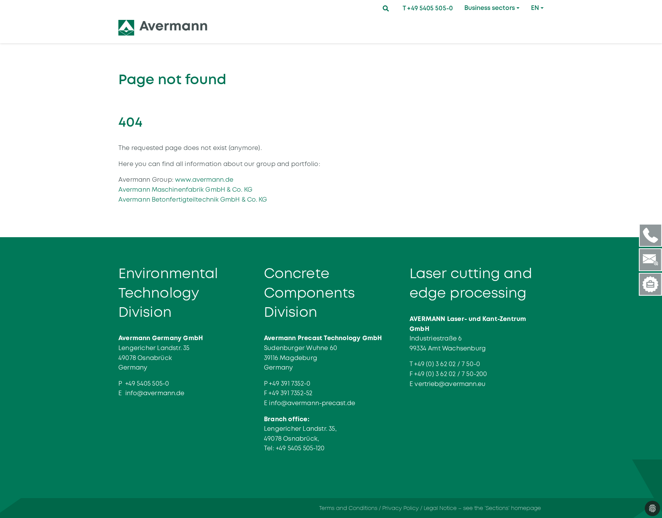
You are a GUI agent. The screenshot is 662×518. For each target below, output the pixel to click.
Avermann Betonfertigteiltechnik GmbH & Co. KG (192, 199)
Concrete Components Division (309, 293)
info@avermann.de (155, 393)
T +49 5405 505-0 (428, 8)
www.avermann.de (204, 180)
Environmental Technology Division (168, 293)
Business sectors (489, 8)
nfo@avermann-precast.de (313, 403)
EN (535, 8)
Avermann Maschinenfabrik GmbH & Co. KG (185, 190)
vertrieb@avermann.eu (450, 384)
